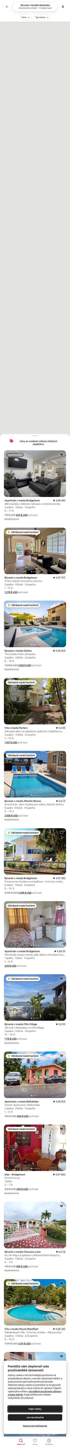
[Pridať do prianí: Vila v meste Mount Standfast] (61, 1283)
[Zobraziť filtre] (63, 6)
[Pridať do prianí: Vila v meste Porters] (61, 682)
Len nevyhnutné (35, 1417)
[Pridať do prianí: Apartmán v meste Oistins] (61, 1356)
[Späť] (7, 6)
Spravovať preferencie (35, 1425)
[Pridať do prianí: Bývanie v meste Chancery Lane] (61, 1206)
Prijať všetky (35, 1409)
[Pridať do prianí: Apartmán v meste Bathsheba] (61, 1055)
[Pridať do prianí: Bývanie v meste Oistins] (61, 604)
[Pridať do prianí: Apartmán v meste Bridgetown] (61, 454)
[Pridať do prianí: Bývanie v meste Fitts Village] (61, 978)
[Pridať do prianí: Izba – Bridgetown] (61, 1128)
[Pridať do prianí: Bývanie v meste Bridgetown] (61, 531)
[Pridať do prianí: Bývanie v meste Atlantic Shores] (61, 755)
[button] (22, 515)
